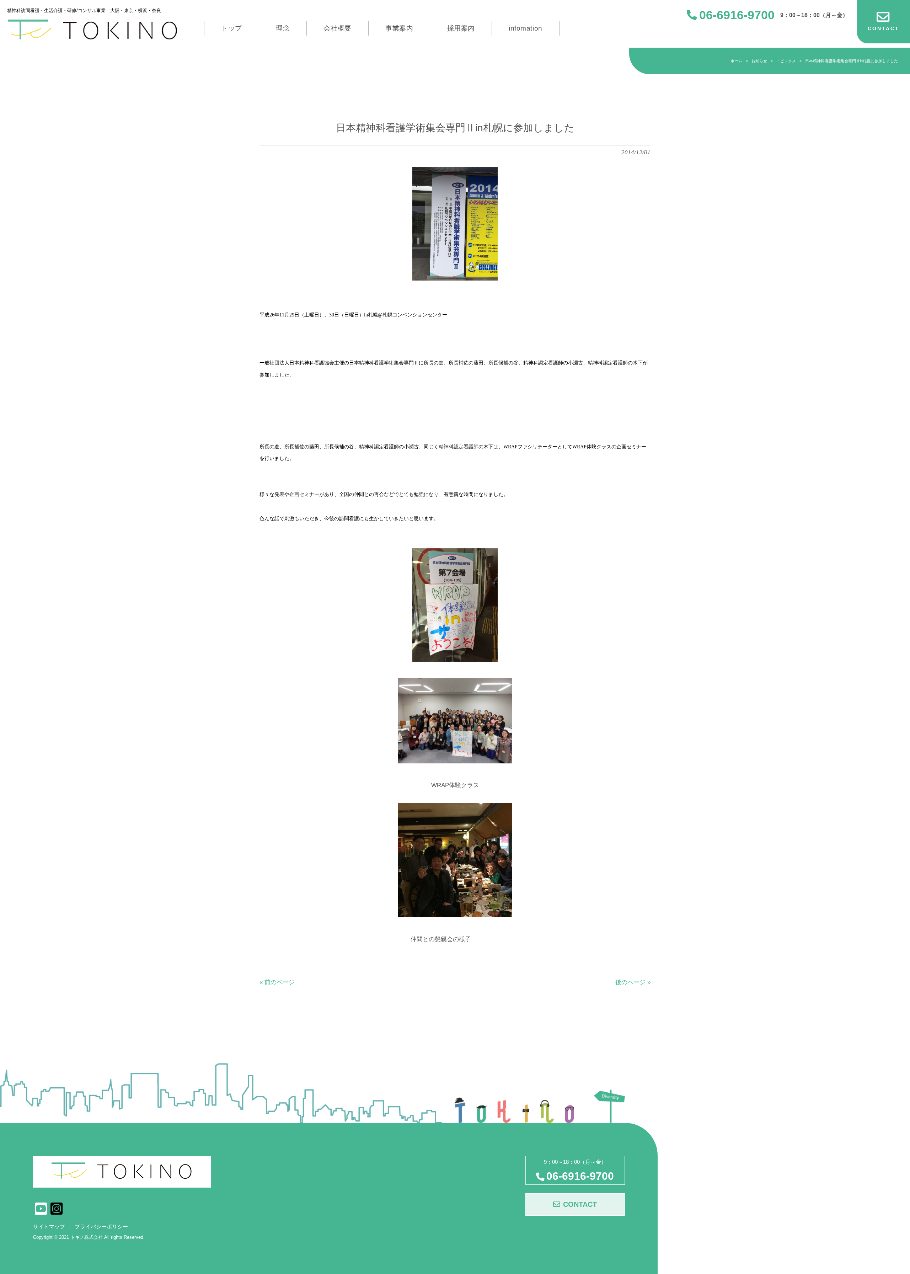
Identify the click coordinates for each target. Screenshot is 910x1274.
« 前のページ (277, 982)
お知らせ (759, 61)
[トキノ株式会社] (93, 29)
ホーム (736, 61)
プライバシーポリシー (101, 1227)
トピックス (786, 61)
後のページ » (633, 982)
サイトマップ (49, 1227)
